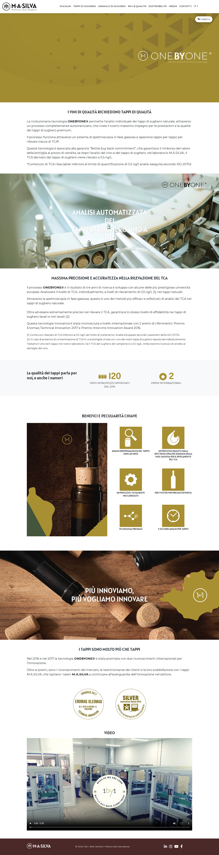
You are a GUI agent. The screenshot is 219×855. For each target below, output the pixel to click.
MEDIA (173, 6)
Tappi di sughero (84, 6)
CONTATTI (185, 6)
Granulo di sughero (112, 6)
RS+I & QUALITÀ (137, 6)
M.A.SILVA (65, 6)
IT (195, 6)
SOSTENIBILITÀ (158, 6)
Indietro (205, 19)
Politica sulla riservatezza (117, 846)
